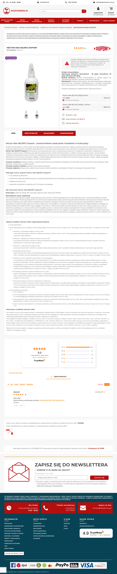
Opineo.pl (83, 523)
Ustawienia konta (40, 533)
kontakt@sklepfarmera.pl (102, 508)
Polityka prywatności (12, 531)
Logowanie (37, 523)
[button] (26, 115)
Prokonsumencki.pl (87, 526)
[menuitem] (8, 21)
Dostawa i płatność (11, 536)
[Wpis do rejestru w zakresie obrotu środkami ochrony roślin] (9, 434)
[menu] (58, 21)
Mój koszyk (37, 528)
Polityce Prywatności (44, 486)
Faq (5, 546)
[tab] (13, 133)
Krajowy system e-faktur (13, 533)
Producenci (8, 541)
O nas (66, 528)
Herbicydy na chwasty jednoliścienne (56, 27)
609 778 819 (72, 2)
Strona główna (10, 27)
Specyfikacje (31, 133)
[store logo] (17, 11)
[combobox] (62, 11)
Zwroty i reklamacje (12, 538)
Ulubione (36, 538)
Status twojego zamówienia (43, 536)
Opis (13, 133)
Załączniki (49, 133)
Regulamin (8, 523)
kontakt (105, 2)
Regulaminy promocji (12, 528)
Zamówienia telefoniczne (14, 526)
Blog (65, 526)
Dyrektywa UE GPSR (96, 448)
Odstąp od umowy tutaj (14, 553)
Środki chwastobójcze (28, 27)
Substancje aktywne (12, 543)
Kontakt (67, 523)
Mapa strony (9, 548)
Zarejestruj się (39, 526)
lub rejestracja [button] (98, 14)
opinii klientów (39, 355)
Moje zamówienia (39, 531)
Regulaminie (57, 486)
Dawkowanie (66, 133)
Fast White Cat (45, 572)
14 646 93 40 (44, 2)
